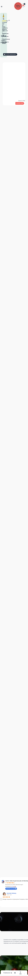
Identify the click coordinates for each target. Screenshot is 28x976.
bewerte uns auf (10, 888)
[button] (25, 972)
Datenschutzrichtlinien (18, 96)
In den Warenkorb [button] (11, 54)
